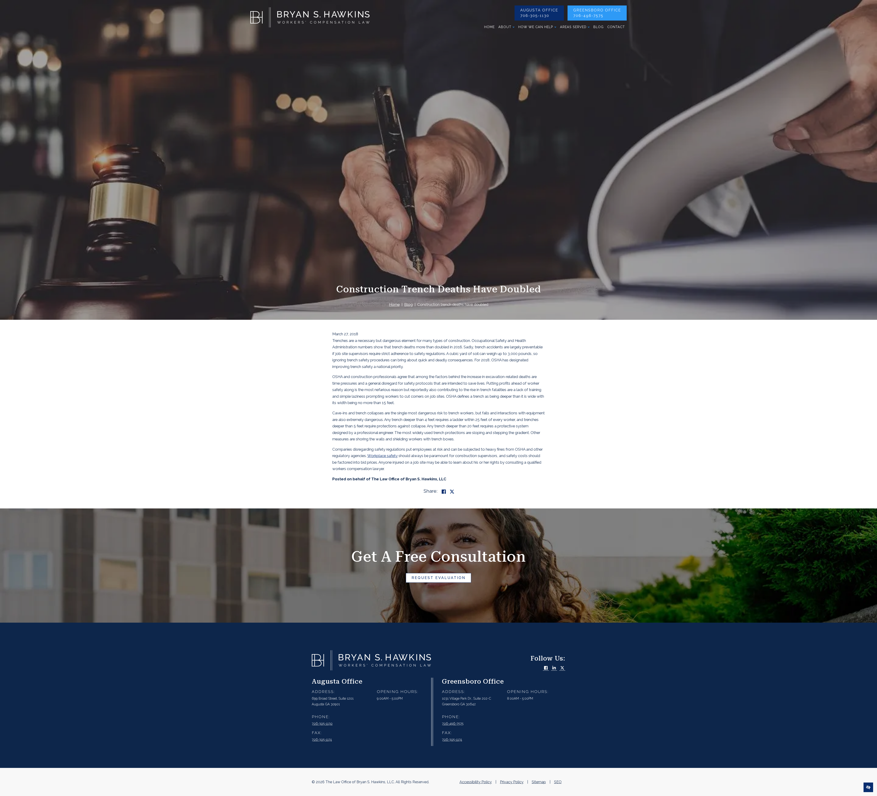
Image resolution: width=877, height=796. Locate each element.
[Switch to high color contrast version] (868, 787)
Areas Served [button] (573, 27)
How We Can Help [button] (535, 27)
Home (489, 27)
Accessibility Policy (476, 782)
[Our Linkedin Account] (554, 668)
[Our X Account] (562, 668)
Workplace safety (382, 455)
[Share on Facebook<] (444, 492)
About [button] (504, 27)
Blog (598, 27)
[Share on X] (452, 492)
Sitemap (539, 782)
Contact (616, 27)
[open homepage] (310, 18)
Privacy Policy (511, 782)
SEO (558, 782)
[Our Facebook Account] (546, 668)
